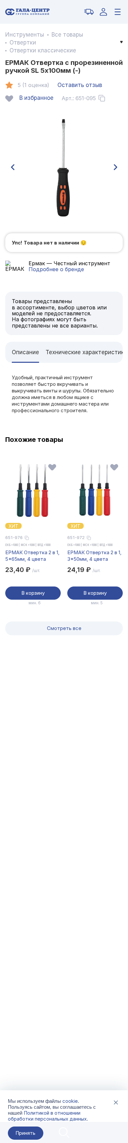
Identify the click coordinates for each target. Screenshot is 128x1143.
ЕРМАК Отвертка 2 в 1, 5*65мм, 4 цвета (32, 555)
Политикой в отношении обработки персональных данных (47, 1116)
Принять (25, 1133)
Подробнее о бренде (56, 269)
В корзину (33, 593)
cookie (70, 1101)
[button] (12, 167)
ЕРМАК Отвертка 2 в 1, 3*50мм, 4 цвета (94, 555)
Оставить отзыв (79, 85)
